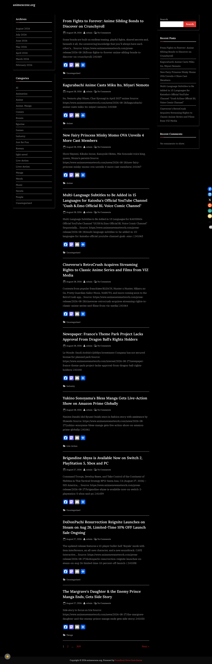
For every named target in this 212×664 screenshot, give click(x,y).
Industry (70, 386)
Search (164, 19)
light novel (22, 154)
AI (17, 87)
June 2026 (21, 40)
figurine (20, 123)
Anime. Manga (24, 105)
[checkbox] (7, 656)
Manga (69, 635)
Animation (21, 93)
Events (19, 117)
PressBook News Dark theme (128, 660)
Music (19, 184)
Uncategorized (73, 73)
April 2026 (22, 52)
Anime (69, 123)
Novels (19, 190)
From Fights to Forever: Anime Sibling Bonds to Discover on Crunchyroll (177, 51)
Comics (20, 111)
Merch (19, 178)
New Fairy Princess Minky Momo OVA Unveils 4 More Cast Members (178, 76)
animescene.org (24, 5)
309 (78, 646)
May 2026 (21, 46)
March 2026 (22, 58)
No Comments (104, 32)
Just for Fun (22, 142)
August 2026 (23, 28)
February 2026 (24, 64)
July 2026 (21, 34)
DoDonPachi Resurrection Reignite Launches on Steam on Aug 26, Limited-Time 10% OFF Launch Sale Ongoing (104, 527)
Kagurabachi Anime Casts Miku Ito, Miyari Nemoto (106, 85)
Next (144, 646)
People (19, 196)
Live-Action (71, 446)
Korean (20, 148)
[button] (210, 189)
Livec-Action (23, 166)
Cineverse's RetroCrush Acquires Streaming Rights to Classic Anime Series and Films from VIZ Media (105, 269)
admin (89, 32)
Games (20, 130)
